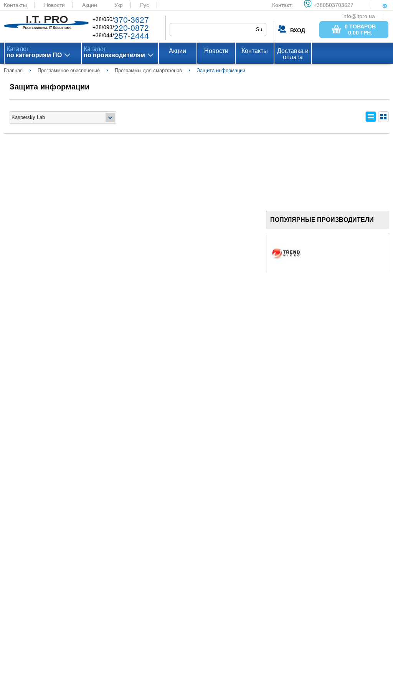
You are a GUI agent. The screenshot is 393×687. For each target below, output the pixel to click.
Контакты (15, 5)
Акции (89, 5)
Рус (144, 5)
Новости (54, 5)
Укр (118, 5)
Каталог (34, 52)
